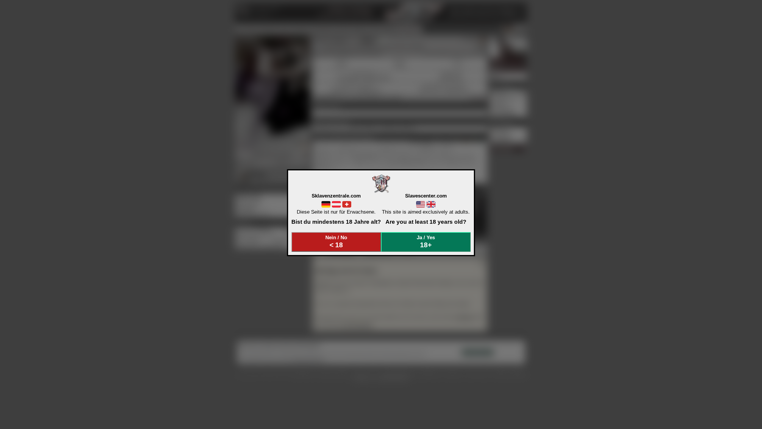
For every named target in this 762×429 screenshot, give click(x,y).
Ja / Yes (426, 241)
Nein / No (336, 241)
